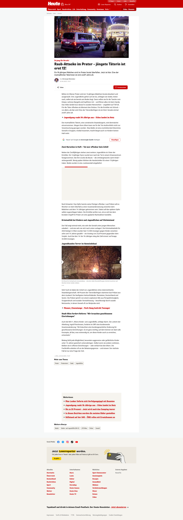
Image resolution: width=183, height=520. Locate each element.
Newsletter (51, 494)
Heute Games (74, 488)
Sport (59, 9)
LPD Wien (84, 428)
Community (91, 9)
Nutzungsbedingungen (100, 515)
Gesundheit (96, 482)
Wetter (49, 491)
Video (125, 9)
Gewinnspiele (97, 476)
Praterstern (64, 363)
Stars (72, 473)
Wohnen (95, 485)
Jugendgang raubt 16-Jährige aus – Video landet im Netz (89, 117)
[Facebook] (58, 442)
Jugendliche (79, 363)
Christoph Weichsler (68, 79)
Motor (94, 491)
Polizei (91, 428)
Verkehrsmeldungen (99, 488)
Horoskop (73, 485)
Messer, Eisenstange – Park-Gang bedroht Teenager (87, 308)
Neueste (131, 9)
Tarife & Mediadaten (62, 515)
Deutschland (51, 479)
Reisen (94, 494)
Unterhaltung (81, 9)
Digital (72, 482)
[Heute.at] (54, 3)
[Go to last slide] (61, 262)
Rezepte (95, 479)
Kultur (72, 479)
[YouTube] (76, 442)
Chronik (60, 13)
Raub (71, 363)
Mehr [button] (107, 9)
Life (73, 9)
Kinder (57, 428)
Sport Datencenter (99, 473)
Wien (54, 13)
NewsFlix (118, 473)
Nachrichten (51, 482)
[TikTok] (72, 442)
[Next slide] (121, 262)
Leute (72, 476)
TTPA (72, 515)
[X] (63, 442)
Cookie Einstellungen (115, 515)
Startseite (49, 13)
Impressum (50, 515)
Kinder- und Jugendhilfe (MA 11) (70, 428)
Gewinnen (100, 9)
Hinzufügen (115, 140)
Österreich (52, 9)
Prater (57, 363)
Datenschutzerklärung (83, 515)
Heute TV (73, 494)
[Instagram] (67, 442)
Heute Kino (74, 491)
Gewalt (98, 428)
